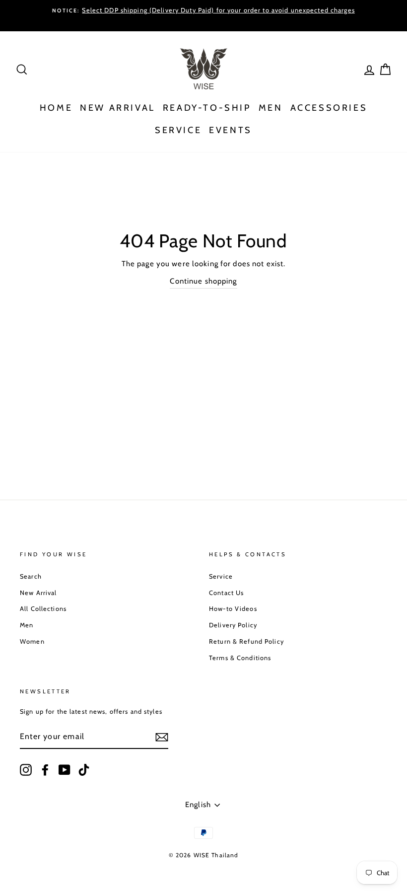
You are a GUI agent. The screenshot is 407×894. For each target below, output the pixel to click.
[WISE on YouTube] (64, 770)
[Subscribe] (161, 736)
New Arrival (38, 592)
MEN (271, 107)
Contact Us (226, 592)
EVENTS (230, 130)
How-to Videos (233, 608)
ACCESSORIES (329, 107)
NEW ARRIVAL (117, 107)
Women (32, 641)
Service (221, 576)
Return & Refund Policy (246, 641)
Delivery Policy (233, 625)
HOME (56, 107)
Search (31, 576)
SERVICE (178, 130)
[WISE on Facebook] (45, 770)
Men (26, 625)
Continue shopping (203, 281)
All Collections (43, 608)
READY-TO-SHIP (207, 107)
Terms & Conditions (240, 658)
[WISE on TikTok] (84, 770)
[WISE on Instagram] (26, 770)
